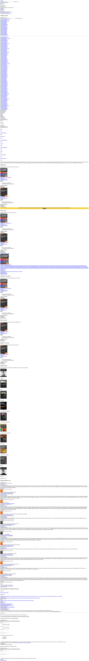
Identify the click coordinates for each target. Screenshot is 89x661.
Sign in (1, 11)
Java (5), (29, 596)
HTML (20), (8, 596)
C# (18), (11, 596)
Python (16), (20, 596)
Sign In (2, 659)
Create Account (9, 11)
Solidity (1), (54, 596)
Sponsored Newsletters (4, 607)
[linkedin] (2, 495)
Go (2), (32, 596)
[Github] (5, 495)
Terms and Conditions (4, 600)
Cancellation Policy (26, 600)
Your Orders (7, 12)
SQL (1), (57, 596)
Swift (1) (60, 596)
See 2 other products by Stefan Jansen (6, 554)
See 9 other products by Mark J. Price (6, 514)
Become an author (10, 605)
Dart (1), (43, 596)
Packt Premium (7, 608)
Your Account (2, 12)
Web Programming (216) (4, 592)
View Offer (44, 208)
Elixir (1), (46, 596)
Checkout (2, 8)
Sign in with (8, 616)
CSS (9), (26, 596)
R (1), (49, 596)
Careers (1, 605)
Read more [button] (2, 178)
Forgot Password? (3, 660)
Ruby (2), (35, 596)
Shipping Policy (20, 600)
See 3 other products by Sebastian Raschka (7, 524)
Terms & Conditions (27, 642)
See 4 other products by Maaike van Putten (7, 503)
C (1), (38, 596)
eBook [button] (1, 181)
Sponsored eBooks (11, 607)
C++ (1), (40, 596)
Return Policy (31, 600)
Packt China (5, 605)
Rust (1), (51, 596)
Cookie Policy (15, 600)
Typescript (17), (15, 596)
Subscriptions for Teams (4, 603)
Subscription (2, 3)
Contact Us (4, 602)
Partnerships (10, 603)
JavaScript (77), (3, 596)
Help (1, 602)
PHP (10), (23, 596)
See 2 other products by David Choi (6, 574)
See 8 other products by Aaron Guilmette (7, 545)
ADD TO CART (3, 187)
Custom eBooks (8, 604)
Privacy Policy (10, 600)
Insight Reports (3, 604)
